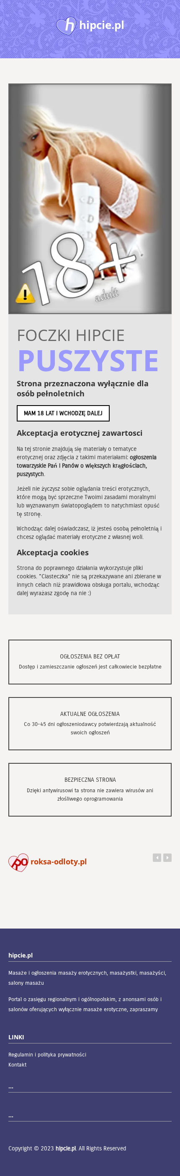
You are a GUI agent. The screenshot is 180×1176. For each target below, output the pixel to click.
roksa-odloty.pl (57, 861)
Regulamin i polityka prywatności (47, 1054)
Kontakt (17, 1065)
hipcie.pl (66, 1148)
